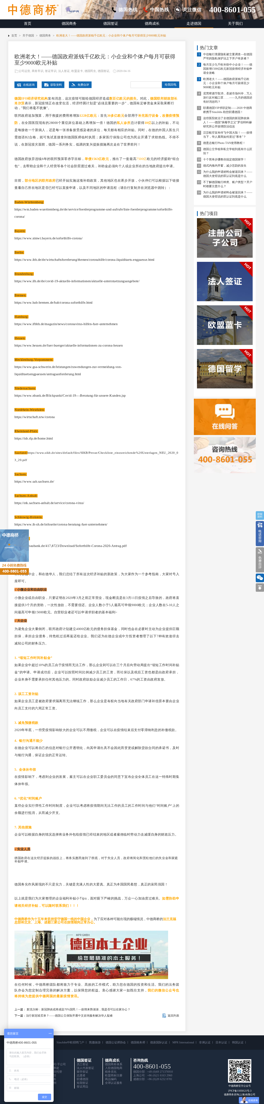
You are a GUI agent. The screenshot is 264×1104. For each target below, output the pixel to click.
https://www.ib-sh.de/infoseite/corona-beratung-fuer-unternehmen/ (60, 524)
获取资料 (56, 84)
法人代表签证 (85, 1068)
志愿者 (81, 1075)
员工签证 (82, 1064)
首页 (27, 23)
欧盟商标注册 (113, 1075)
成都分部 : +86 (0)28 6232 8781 (152, 1079)
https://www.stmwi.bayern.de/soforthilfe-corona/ (48, 238)
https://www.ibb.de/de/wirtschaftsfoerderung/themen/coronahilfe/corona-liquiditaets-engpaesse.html (84, 259)
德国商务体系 (113, 1064)
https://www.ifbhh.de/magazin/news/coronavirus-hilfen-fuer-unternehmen (66, 324)
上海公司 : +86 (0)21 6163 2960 (152, 1075)
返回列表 (173, 1015)
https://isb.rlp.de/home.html (33, 438)
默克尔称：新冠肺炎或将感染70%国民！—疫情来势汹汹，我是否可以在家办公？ (78, 1009)
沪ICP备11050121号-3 (239, 1090)
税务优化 (111, 1071)
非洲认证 (205, 1042)
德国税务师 (138, 1042)
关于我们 (235, 23)
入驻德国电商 (113, 1068)
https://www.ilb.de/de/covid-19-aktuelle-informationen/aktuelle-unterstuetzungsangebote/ (76, 281)
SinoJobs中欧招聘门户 (70, 1042)
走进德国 (193, 23)
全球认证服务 (113, 1082)
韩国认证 (238, 1042)
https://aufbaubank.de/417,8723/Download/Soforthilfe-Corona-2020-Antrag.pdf (70, 546)
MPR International (183, 1042)
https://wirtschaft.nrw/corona (34, 417)
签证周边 (82, 1086)
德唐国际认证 (158, 1042)
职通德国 (82, 1079)
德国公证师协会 (116, 1042)
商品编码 (111, 1079)
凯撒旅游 (95, 1042)
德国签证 (110, 23)
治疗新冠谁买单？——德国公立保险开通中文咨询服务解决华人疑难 (69, 1015)
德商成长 (152, 23)
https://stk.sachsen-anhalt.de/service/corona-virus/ (49, 503)
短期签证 (82, 1082)
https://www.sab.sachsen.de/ (34, 481)
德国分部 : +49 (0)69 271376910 (153, 1071)
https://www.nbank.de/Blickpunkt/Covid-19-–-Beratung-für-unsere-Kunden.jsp (70, 395)
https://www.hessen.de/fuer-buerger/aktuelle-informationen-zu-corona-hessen (68, 345)
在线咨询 (29, 84)
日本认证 (221, 1042)
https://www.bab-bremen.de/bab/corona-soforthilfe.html (53, 302)
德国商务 (69, 23)
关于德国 (28, 35)
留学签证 (82, 1071)
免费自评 (83, 84)
